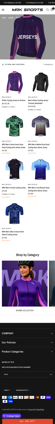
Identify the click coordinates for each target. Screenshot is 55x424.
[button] (27, 421)
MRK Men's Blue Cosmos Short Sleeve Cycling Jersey (13, 233)
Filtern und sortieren (14, 64)
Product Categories (12, 351)
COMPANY (8, 333)
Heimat (4, 17)
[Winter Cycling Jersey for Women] (14, 82)
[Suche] (48, 9)
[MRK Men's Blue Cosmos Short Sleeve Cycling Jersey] (14, 213)
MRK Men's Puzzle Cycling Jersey (14, 187)
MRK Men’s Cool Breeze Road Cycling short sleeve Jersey (38, 189)
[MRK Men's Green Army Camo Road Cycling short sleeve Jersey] (14, 126)
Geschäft (10, 17)
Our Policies (9, 342)
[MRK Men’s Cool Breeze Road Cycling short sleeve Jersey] (40, 169)
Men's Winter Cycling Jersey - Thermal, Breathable (38, 102)
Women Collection (25, 310)
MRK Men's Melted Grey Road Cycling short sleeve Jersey (38, 146)
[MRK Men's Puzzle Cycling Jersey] (14, 169)
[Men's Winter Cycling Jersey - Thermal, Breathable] (40, 82)
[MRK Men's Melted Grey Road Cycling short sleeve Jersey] (40, 126)
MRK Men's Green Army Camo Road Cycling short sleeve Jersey (13, 146)
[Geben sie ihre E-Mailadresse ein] (50, 374)
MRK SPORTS (6, 97)
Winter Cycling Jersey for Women (13, 100)
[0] (51, 9)
